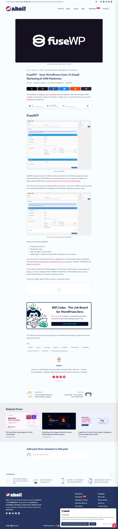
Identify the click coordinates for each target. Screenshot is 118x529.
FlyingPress (33, 502)
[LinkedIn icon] (57, 377)
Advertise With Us (81, 503)
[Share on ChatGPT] (42, 88)
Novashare (17, 505)
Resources (79, 494)
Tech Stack (78, 506)
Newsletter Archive (81, 500)
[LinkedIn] (109, 1)
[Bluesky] (106, 1)
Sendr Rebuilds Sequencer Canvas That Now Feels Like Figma (20, 481)
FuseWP (29, 97)
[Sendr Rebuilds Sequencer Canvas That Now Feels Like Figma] (8, 481)
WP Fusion (62, 186)
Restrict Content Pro (33, 264)
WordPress (69, 83)
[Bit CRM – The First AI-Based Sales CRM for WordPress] (62, 481)
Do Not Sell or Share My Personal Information (75, 524)
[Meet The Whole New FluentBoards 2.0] (35, 481)
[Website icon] (60, 377)
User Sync (45, 351)
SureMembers (13, 502)
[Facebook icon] (54, 377)
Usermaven (9, 509)
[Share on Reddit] (75, 88)
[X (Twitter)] (103, 1)
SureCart (38, 500)
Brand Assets (102, 500)
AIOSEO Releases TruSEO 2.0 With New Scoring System (102, 481)
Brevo (85, 272)
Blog (67, 9)
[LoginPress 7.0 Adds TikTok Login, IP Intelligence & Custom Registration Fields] (95, 421)
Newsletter (94, 9)
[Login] (96, 1)
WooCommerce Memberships (70, 181)
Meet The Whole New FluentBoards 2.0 (46, 481)
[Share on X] (32, 88)
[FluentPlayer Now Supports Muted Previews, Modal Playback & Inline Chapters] (59, 421)
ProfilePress (52, 94)
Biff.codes (54, 316)
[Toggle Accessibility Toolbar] (114, 525)
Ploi (29, 505)
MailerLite (30, 272)
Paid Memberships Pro (56, 262)
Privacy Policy (102, 506)
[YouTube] (111, 1)
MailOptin (42, 94)
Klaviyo (80, 272)
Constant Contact (51, 181)
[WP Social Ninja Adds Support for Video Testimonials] (23, 421)
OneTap (24, 505)
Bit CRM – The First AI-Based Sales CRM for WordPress (75, 481)
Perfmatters (9, 505)
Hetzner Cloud (36, 505)
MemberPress (43, 262)
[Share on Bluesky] (64, 88)
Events (76, 9)
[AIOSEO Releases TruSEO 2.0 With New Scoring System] (90, 481)
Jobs (82, 9)
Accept (93, 524)
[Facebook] (101, 1)
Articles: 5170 (59, 381)
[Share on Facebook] (53, 88)
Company (101, 494)
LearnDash (68, 262)
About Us (101, 503)
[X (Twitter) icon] (64, 377)
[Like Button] (59, 289)
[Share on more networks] (86, 88)
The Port (61, 9)
